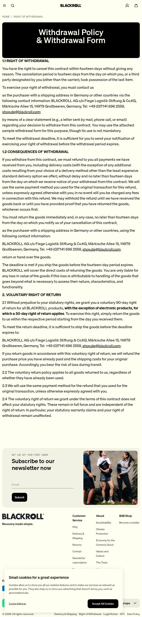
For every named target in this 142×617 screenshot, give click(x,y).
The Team (101, 562)
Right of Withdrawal (90, 614)
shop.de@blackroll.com (21, 112)
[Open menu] (4, 5)
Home (6, 17)
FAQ (74, 527)
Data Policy (133, 614)
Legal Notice (110, 614)
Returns (77, 545)
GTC (122, 614)
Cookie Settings (17, 603)
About (100, 515)
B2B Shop (125, 515)
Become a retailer (129, 523)
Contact (77, 551)
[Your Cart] (136, 5)
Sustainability (103, 523)
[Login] (127, 5)
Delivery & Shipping (65, 614)
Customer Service (79, 518)
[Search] (12, 5)
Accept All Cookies (103, 604)
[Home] (70, 5)
